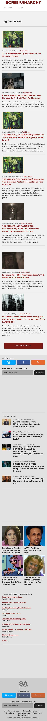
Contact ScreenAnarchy (31, 711)
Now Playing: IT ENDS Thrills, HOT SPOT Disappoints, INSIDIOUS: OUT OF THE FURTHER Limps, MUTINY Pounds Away (28, 451)
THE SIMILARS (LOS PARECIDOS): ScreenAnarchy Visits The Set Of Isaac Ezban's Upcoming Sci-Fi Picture (20, 228)
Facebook (24, 695)
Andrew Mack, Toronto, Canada (14, 602)
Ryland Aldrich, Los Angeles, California (16, 630)
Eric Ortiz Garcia (26, 223)
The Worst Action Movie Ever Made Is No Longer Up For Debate (33, 581)
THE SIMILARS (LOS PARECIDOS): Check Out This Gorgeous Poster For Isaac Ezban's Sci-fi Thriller (23, 182)
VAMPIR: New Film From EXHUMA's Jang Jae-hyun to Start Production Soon (26, 424)
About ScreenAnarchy (11, 711)
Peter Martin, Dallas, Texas (12, 597)
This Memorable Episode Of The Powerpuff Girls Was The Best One (11, 581)
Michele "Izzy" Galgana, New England (16, 624)
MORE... (5, 640)
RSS (39, 695)
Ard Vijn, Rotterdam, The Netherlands (16, 608)
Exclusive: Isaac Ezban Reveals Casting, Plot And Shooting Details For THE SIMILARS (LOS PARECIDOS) (23, 319)
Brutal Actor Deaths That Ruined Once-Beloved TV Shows (11, 550)
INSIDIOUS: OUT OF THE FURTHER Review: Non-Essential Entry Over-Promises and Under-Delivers (28, 467)
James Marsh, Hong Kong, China (14, 619)
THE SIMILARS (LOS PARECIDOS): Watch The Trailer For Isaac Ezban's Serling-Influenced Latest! (23, 137)
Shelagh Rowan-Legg (10, 635)
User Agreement (24, 713)
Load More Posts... (23, 346)
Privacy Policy (10, 713)
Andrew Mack (24, 51)
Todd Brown (26, 132)
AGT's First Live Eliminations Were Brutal (32, 550)
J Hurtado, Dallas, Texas (11, 613)
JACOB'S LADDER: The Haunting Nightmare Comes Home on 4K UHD (28, 481)
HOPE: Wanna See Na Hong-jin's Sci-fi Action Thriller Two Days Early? (28, 436)
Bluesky (10, 695)
